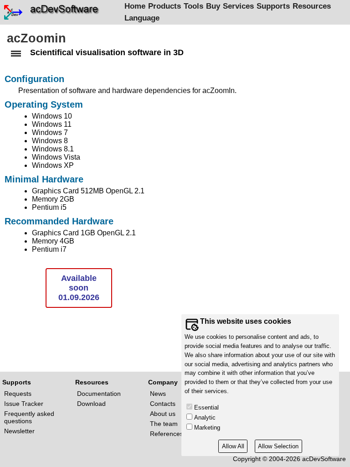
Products (164, 6)
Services (238, 6)
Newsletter (19, 431)
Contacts (162, 403)
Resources (312, 6)
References (166, 433)
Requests (17, 393)
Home (134, 6)
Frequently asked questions (29, 417)
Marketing (207, 427)
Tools (193, 6)
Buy (213, 6)
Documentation (99, 393)
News (158, 393)
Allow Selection (278, 446)
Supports (273, 6)
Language (142, 18)
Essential (206, 407)
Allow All (233, 446)
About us (162, 413)
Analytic (205, 417)
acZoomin (36, 38)
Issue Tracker (23, 403)
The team (164, 423)
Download (91, 403)
